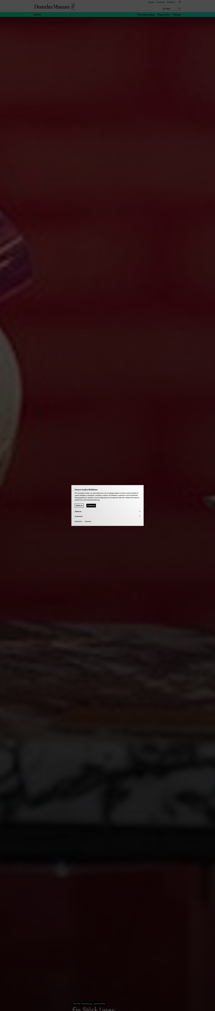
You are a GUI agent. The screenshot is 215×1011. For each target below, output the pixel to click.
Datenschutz (78, 521)
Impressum (88, 521)
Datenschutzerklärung (93, 500)
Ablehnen (79, 505)
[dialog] (107, 505)
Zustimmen (91, 505)
